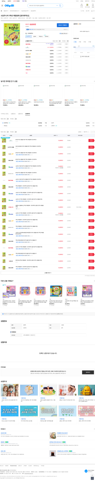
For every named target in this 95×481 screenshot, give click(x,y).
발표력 (34, 36)
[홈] (1, 10)
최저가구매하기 (91, 140)
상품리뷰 (20, 114)
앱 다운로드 (91, 471)
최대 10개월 (78, 207)
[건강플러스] (3, 1)
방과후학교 (28, 36)
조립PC (16, 1)
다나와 (77, 1)
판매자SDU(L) (36, 465)
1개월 (75, 41)
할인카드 (85, 131)
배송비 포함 (55, 41)
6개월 (84, 41)
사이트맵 (42, 465)
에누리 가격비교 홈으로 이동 (9, 5)
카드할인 (63, 41)
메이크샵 (93, 1)
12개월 (89, 41)
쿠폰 (16, 208)
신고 (17, 141)
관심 (83, 10)
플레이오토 (87, 1)
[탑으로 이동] (92, 478)
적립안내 (65, 29)
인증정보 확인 (32, 335)
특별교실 (40, 36)
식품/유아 (5, 10)
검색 (60, 5)
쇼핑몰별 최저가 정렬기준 (33, 41)
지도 (24, 1)
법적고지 (20, 465)
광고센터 (30, 465)
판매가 (55, 135)
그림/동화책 (33, 10)
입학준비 (46, 36)
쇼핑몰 (79, 131)
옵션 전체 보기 (63, 33)
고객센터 (25, 465)
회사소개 (1, 465)
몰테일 (82, 1)
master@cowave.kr (28, 473)
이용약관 (6, 465)
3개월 (80, 41)
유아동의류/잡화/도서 (14, 10)
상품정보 (13, 114)
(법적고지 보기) (60, 313)
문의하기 (88, 372)
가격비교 (4, 114)
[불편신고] (92, 475)
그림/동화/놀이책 (24, 10)
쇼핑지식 (9, 1)
